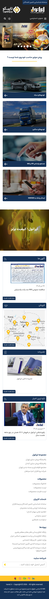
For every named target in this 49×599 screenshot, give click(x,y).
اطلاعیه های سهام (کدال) (36, 511)
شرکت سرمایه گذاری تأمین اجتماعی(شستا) (29, 543)
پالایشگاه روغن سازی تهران (36, 459)
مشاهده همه (9, 298)
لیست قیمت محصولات (37, 491)
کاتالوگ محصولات (39, 483)
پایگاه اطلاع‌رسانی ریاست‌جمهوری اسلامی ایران (28, 536)
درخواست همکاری (39, 519)
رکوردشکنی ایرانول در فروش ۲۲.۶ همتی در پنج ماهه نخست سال (24, 434)
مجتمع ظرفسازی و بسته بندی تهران (32, 467)
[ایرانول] (37, 10)
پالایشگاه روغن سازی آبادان (35, 463)
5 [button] (17, 46)
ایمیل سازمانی (40, 515)
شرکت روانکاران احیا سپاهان (35, 471)
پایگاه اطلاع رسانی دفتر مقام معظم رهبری (30, 532)
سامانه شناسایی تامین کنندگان (35, 2)
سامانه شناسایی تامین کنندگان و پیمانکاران (29, 504)
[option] (24, 36)
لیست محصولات (39, 487)
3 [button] (23, 46)
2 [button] (26, 46)
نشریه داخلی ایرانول (24, 378)
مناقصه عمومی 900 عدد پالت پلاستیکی (29, 289)
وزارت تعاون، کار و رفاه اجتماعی (34, 540)
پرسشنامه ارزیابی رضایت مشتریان (33, 508)
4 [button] (20, 46)
